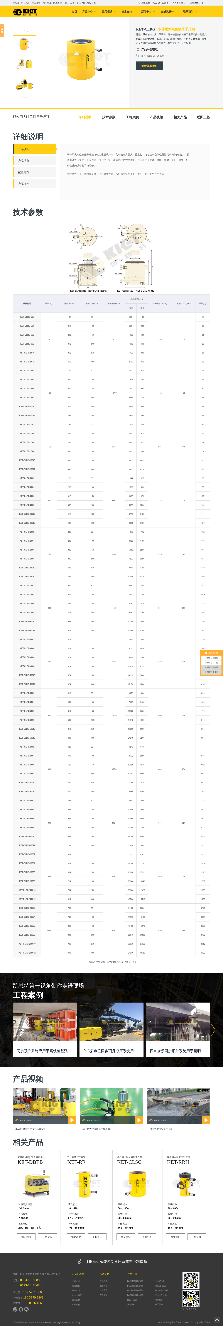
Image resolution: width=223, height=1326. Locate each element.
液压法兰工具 (161, 1295)
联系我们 (190, 11)
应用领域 (109, 11)
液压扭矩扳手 (161, 1285)
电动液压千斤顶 (190, 1322)
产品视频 (104, 1281)
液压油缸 (131, 1304)
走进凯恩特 (169, 11)
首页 (74, 11)
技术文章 (104, 1290)
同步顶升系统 (164, 1322)
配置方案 (104, 1285)
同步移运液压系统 (135, 1295)
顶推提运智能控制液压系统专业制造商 (115, 1261)
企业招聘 (76, 1304)
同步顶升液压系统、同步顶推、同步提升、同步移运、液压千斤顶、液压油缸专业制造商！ (55, 2)
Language (194, 2)
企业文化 (76, 1299)
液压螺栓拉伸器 (162, 1290)
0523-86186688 (30, 1285)
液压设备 (159, 1299)
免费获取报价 (149, 66)
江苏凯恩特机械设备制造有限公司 (27, 1322)
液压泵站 (159, 1304)
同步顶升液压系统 (135, 1281)
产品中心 (89, 11)
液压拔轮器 (160, 1280)
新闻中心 (148, 11)
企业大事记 (77, 1295)
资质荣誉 (76, 1285)
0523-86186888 (30, 1280)
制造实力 (76, 1290)
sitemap (55, 1322)
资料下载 (104, 1295)
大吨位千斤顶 (204, 1322)
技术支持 (128, 11)
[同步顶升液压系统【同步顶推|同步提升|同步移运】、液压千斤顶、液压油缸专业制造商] (25, 12)
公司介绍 (76, 1281)
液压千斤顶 (132, 1299)
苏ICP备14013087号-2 (69, 1322)
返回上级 (203, 116)
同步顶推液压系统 (135, 1285)
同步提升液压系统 (135, 1290)
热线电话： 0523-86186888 (154, 2)
